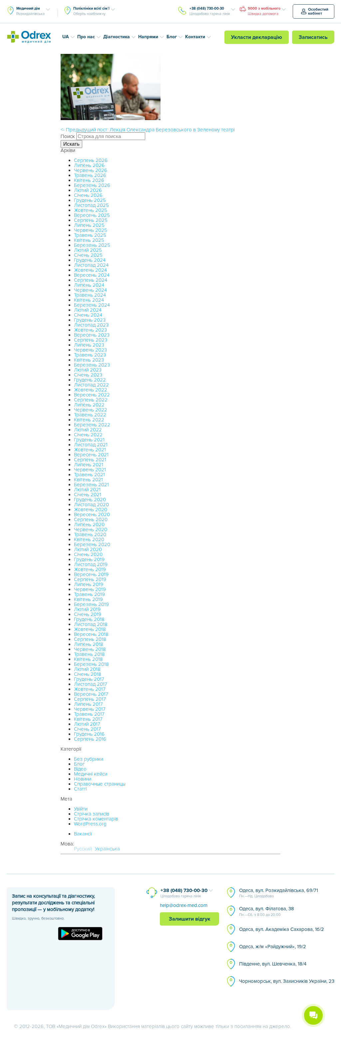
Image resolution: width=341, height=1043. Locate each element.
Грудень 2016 (89, 734)
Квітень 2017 (88, 719)
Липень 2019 (88, 584)
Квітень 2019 (88, 599)
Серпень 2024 (90, 280)
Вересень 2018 (91, 634)
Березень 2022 (92, 425)
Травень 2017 (89, 714)
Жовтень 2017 (90, 689)
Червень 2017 (90, 709)
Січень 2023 (88, 375)
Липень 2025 (89, 225)
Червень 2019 (90, 589)
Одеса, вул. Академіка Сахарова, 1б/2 (281, 929)
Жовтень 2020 (90, 510)
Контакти (195, 37)
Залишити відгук (189, 919)
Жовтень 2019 (90, 569)
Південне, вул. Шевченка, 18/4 (272, 964)
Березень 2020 (92, 544)
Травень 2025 (90, 235)
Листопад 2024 (91, 265)
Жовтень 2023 (90, 330)
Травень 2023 (90, 355)
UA (65, 37)
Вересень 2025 (92, 215)
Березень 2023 (92, 365)
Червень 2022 (90, 410)
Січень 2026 (88, 195)
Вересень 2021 (91, 455)
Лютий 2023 (88, 370)
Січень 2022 (88, 435)
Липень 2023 (89, 345)
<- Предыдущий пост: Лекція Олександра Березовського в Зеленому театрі (148, 130)
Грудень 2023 (90, 320)
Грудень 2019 (89, 559)
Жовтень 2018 (90, 629)
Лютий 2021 (87, 490)
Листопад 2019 (91, 564)
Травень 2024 (90, 295)
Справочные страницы (100, 784)
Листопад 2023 (91, 325)
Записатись (313, 37)
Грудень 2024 (90, 260)
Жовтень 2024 (90, 270)
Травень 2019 (89, 594)
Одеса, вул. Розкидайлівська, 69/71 (278, 893)
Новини (82, 779)
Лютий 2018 (87, 669)
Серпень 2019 (90, 579)
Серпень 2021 (90, 460)
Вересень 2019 (91, 574)
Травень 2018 (89, 654)
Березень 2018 (91, 664)
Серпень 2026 (91, 160)
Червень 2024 (90, 290)
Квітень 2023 (89, 360)
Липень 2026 (89, 165)
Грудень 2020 (90, 500)
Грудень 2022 (90, 380)
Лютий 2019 (87, 609)
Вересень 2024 (92, 275)
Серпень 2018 (90, 639)
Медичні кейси (90, 774)
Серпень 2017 (90, 699)
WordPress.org (90, 824)
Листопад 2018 (91, 624)
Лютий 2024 (88, 310)
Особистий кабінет (318, 11)
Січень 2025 (88, 255)
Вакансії (83, 834)
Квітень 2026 (89, 180)
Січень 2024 (88, 315)
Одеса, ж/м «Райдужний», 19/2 (272, 947)
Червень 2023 (90, 350)
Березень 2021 (91, 485)
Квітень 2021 (88, 480)
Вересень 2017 (91, 694)
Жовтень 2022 (90, 390)
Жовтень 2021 (90, 450)
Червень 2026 (90, 170)
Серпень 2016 (90, 739)
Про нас (86, 37)
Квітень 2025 (89, 240)
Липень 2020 (89, 524)
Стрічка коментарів (96, 819)
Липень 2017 (88, 704)
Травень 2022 (90, 415)
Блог (172, 37)
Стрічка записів (91, 814)
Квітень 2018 (88, 659)
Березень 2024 (92, 305)
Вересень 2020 (92, 515)
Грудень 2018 (89, 619)
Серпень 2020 (91, 519)
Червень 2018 (90, 649)
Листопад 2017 (90, 684)
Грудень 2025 (90, 200)
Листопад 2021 (91, 445)
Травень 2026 (90, 175)
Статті (80, 789)
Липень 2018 (88, 644)
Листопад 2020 (91, 505)
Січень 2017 (87, 729)
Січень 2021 (87, 495)
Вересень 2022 (92, 395)
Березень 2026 (92, 185)
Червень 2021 (90, 470)
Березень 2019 (91, 604)
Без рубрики (88, 759)
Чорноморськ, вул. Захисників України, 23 (286, 981)
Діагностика (116, 37)
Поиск (68, 136)
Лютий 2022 (88, 430)
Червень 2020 (90, 529)
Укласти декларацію (256, 37)
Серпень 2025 (91, 220)
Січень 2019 (87, 614)
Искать (71, 144)
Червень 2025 (90, 230)
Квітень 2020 (89, 539)
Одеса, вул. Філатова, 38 (266, 911)
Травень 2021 (89, 475)
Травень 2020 (90, 534)
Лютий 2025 (88, 250)
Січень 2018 (87, 674)
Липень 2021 (88, 465)
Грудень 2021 (89, 440)
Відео (80, 769)
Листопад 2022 (91, 385)
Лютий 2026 (88, 190)
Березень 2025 (92, 245)
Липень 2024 (89, 285)
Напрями (148, 37)
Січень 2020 (88, 554)
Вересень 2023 (92, 335)
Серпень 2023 (90, 340)
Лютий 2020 (88, 549)
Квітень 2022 (89, 420)
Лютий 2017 (87, 724)
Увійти (81, 809)
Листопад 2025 (91, 205)
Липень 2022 (89, 405)
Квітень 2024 (89, 300)
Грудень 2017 (89, 679)
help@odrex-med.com (183, 905)
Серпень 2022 (91, 400)
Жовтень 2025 (90, 210)
